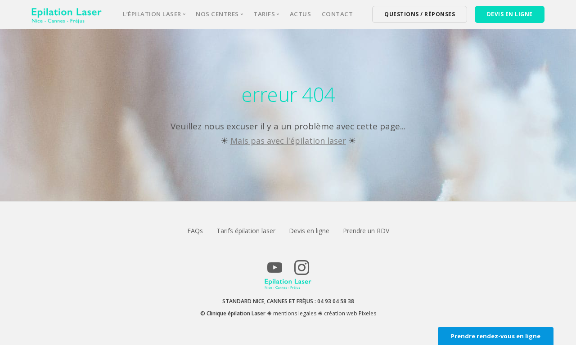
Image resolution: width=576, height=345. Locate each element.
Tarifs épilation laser (245, 230)
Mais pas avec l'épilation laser (288, 140)
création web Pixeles (350, 313)
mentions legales (294, 313)
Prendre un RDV (366, 230)
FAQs (195, 230)
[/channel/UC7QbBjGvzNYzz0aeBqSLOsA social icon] (274, 271)
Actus (300, 14)
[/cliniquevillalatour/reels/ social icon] (301, 271)
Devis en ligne (309, 230)
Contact (337, 14)
